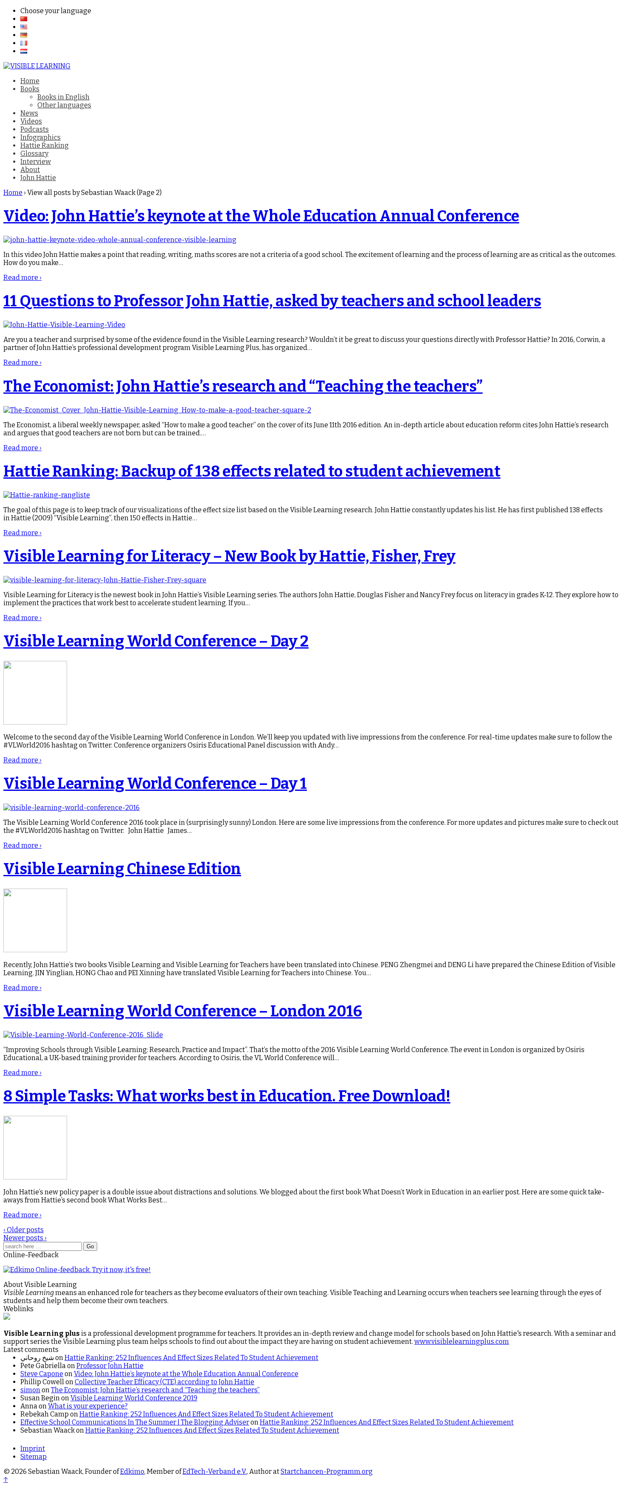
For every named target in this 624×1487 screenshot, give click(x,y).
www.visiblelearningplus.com (461, 1341)
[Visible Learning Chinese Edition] (35, 950)
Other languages (64, 105)
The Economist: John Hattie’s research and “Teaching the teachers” (243, 386)
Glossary (34, 154)
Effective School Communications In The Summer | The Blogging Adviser (134, 1422)
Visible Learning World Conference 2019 (133, 1398)
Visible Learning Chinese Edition (122, 869)
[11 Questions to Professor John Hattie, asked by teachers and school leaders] (64, 325)
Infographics (40, 137)
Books (29, 89)
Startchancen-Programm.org (327, 1471)
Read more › (22, 278)
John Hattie (38, 178)
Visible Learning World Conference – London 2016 (182, 1011)
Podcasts (34, 129)
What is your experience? (88, 1406)
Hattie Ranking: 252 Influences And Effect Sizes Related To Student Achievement (191, 1358)
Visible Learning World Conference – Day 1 (155, 783)
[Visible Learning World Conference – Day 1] (71, 808)
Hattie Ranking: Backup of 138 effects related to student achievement (251, 471)
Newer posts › (25, 1238)
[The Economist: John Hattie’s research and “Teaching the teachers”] (157, 410)
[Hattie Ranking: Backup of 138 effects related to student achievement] (46, 495)
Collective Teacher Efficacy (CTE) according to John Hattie (164, 1382)
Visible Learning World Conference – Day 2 (156, 641)
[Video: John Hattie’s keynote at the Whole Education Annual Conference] (119, 240)
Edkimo (132, 1471)
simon (30, 1390)
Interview (35, 162)
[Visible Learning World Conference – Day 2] (35, 722)
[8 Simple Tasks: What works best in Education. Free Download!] (35, 1177)
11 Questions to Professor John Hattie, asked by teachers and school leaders (272, 301)
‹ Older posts (23, 1230)
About (30, 170)
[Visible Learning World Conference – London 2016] (83, 1035)
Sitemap (33, 1457)
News (29, 113)
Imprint (32, 1449)
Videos (31, 121)
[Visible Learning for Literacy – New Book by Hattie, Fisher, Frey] (104, 580)
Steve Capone (41, 1374)
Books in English (63, 97)
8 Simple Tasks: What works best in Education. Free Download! (226, 1096)
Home (29, 81)
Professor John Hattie (109, 1366)
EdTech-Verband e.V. (215, 1471)
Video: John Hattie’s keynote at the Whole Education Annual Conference (261, 216)
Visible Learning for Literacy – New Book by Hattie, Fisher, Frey (229, 556)
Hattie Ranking (44, 145)
